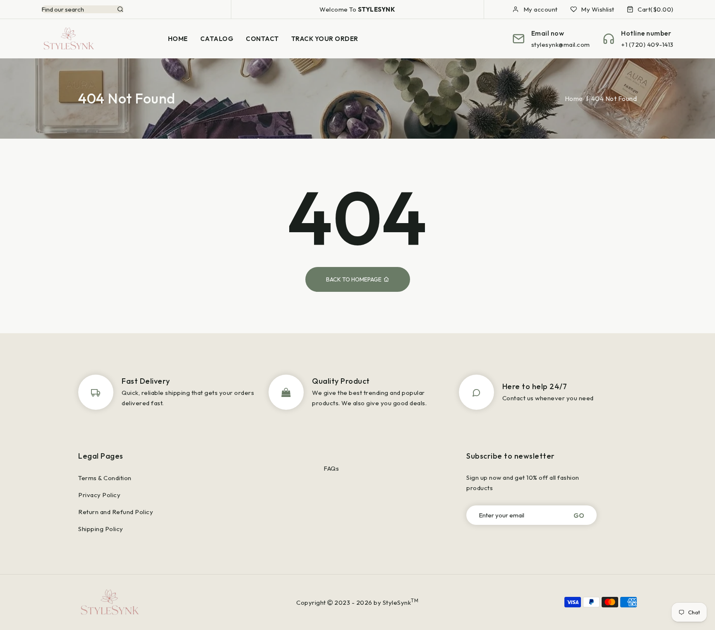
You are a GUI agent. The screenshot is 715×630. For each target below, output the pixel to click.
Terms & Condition (105, 478)
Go (578, 515)
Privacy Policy (99, 495)
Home (574, 98)
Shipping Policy (100, 529)
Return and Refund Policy (115, 512)
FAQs (331, 468)
